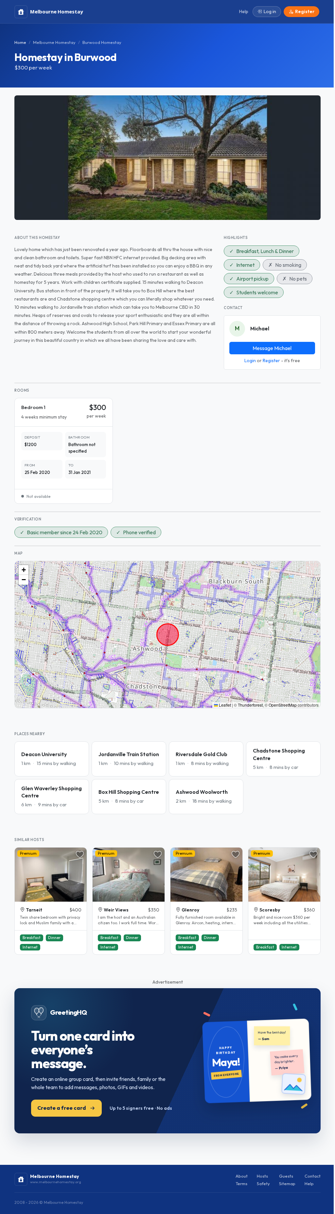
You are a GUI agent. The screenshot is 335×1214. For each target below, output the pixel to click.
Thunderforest (250, 705)
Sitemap (287, 1183)
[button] (23, 570)
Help (309, 1183)
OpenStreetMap (283, 705)
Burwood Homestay (101, 42)
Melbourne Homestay (54, 42)
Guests (286, 1176)
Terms (241, 1183)
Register (271, 360)
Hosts (262, 1176)
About (242, 1176)
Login (250, 360)
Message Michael (272, 348)
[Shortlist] (80, 854)
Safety (263, 1183)
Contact (313, 1176)
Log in (270, 11)
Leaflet (224, 705)
